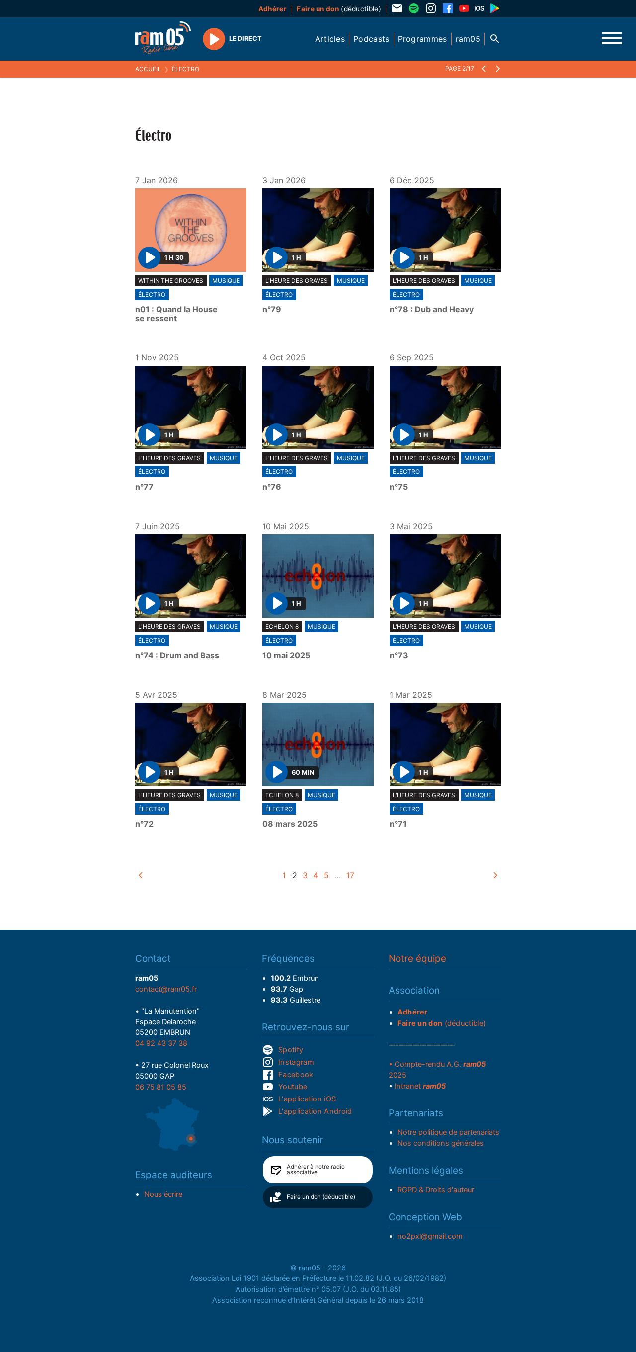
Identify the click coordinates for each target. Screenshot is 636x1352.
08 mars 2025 (290, 824)
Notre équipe (417, 958)
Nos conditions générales (441, 1143)
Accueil (148, 69)
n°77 (144, 487)
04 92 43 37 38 (161, 1043)
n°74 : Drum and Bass (177, 655)
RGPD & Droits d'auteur (436, 1189)
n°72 (144, 824)
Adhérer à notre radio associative (316, 1169)
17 (350, 875)
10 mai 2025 (286, 655)
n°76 (271, 487)
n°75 (399, 487)
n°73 (399, 655)
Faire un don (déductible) (321, 1196)
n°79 (271, 309)
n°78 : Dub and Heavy (432, 309)
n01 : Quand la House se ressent (176, 314)
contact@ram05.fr (166, 989)
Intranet (420, 1086)
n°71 (398, 824)
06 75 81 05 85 (160, 1087)
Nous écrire (163, 1194)
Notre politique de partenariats (448, 1132)
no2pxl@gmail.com (430, 1236)
